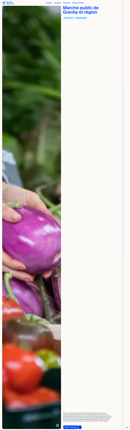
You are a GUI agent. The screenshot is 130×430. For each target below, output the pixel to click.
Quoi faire (57, 3)
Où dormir (66, 3)
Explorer (49, 3)
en (127, 427)
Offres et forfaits (78, 3)
